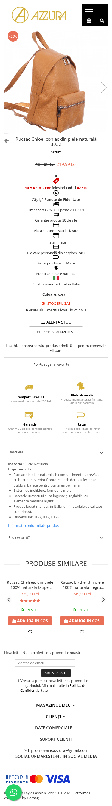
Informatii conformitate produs (33, 525)
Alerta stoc (58, 322)
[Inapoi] (4, 140)
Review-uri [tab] (19, 537)
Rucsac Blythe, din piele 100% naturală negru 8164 (82, 585)
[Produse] (89, 11)
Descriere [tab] (15, 452)
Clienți (54, 716)
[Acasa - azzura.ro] (39, 15)
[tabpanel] (56, 82)
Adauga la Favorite (54, 364)
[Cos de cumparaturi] (89, 20)
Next (103, 87)
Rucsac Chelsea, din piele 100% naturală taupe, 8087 (30, 585)
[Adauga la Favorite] (30, 632)
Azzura (56, 151)
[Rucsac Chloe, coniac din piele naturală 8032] (56, 82)
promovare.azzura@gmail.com (59, 750)
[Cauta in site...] (102, 20)
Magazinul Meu (54, 705)
